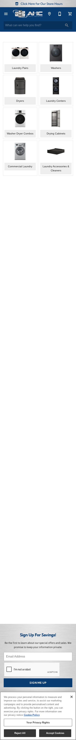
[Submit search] (67, 25)
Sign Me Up (38, 683)
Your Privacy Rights (37, 722)
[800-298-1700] (59, 13)
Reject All (19, 733)
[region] (38, 716)
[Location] (49, 13)
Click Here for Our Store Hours (41, 4)
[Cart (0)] (70, 13)
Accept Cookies (55, 733)
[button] (5, 13)
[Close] (72, 697)
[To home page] (28, 14)
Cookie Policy (32, 715)
